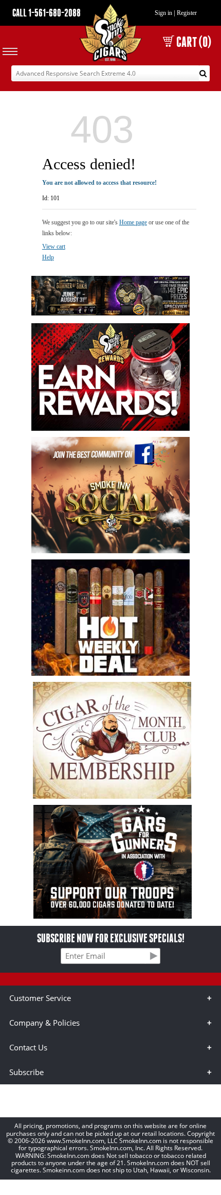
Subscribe (26, 1072)
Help (48, 257)
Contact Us (28, 1047)
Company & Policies (44, 1022)
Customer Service (40, 998)
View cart (53, 246)
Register (187, 12)
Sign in (163, 12)
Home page (133, 222)
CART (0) (193, 42)
